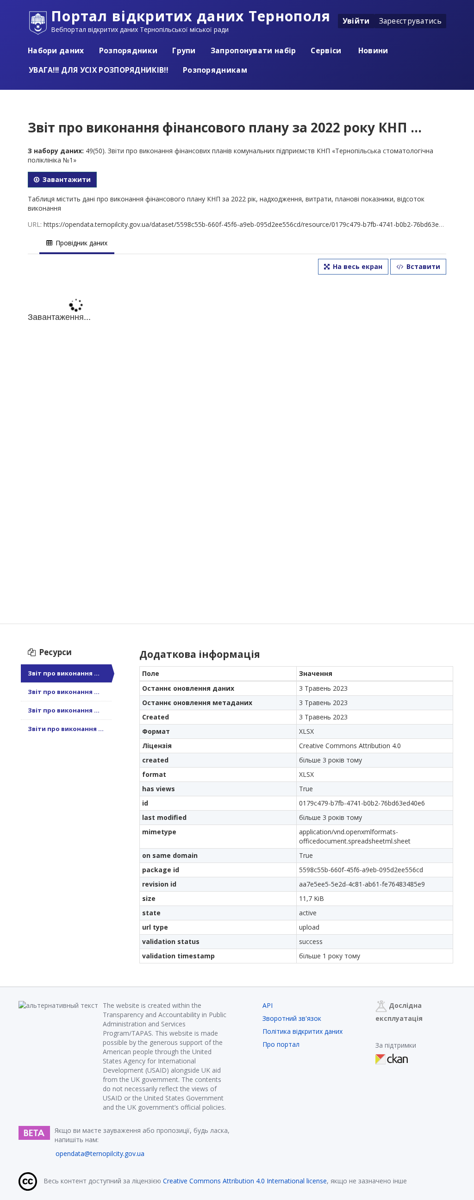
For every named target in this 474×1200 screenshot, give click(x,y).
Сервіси (326, 50)
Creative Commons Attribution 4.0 (350, 745)
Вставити (422, 266)
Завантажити (66, 179)
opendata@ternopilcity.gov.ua (100, 1153)
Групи (184, 50)
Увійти (356, 21)
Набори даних (56, 50)
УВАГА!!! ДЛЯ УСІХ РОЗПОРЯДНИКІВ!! (98, 70)
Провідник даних (80, 242)
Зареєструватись (410, 21)
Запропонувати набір (253, 50)
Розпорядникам (215, 70)
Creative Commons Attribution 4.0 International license (245, 1180)
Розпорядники (128, 50)
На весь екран (356, 266)
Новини (372, 50)
